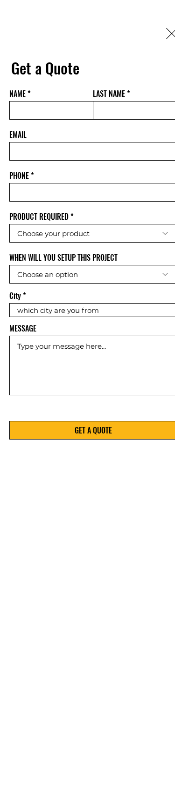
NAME (17, 93)
